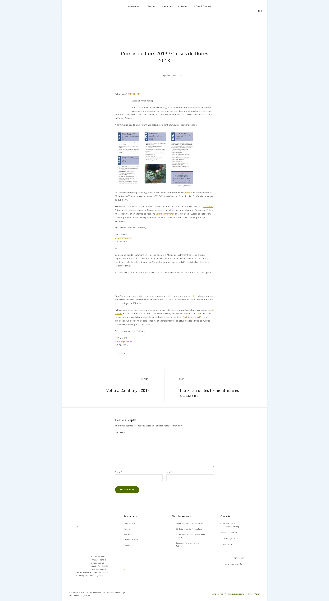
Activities (182, 6)
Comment (120, 432)
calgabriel (166, 75)
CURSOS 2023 (134, 94)
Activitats (121, 353)
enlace (194, 296)
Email (169, 472)
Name (118, 472)
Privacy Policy (254, 594)
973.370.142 (228, 544)
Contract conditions (235, 594)
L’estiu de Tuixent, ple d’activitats (189, 523)
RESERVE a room (131, 539)
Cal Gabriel (208, 206)
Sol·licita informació (165, 213)
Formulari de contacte (233, 564)
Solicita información (192, 317)
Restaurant (167, 6)
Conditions (128, 545)
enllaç (187, 192)
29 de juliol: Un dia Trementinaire (189, 529)
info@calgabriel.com (231, 538)
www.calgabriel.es (123, 238)
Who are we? (134, 6)
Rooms (151, 6)
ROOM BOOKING (202, 6)
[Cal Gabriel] (131, 568)
